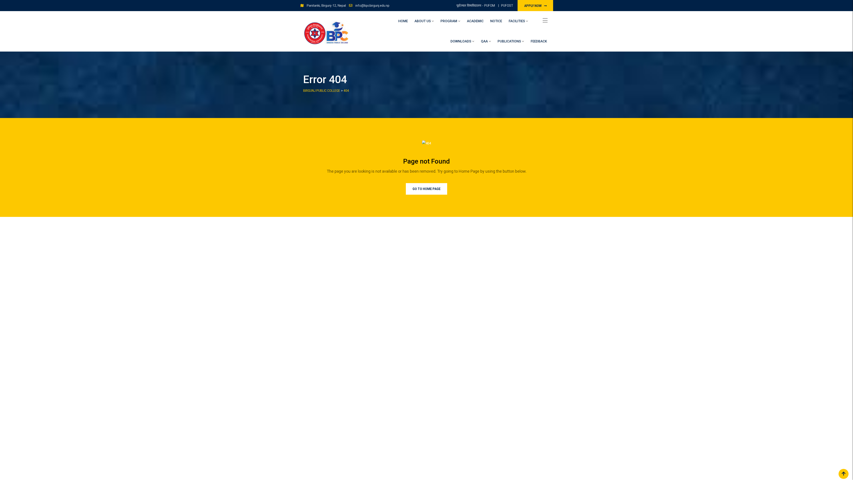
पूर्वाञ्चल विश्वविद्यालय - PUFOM (476, 6)
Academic (475, 21)
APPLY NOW (533, 6)
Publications (509, 41)
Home (403, 21)
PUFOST (507, 6)
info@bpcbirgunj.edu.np (372, 6)
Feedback (539, 41)
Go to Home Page (426, 189)
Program (448, 21)
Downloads (460, 41)
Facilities (517, 21)
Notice (496, 21)
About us (423, 21)
